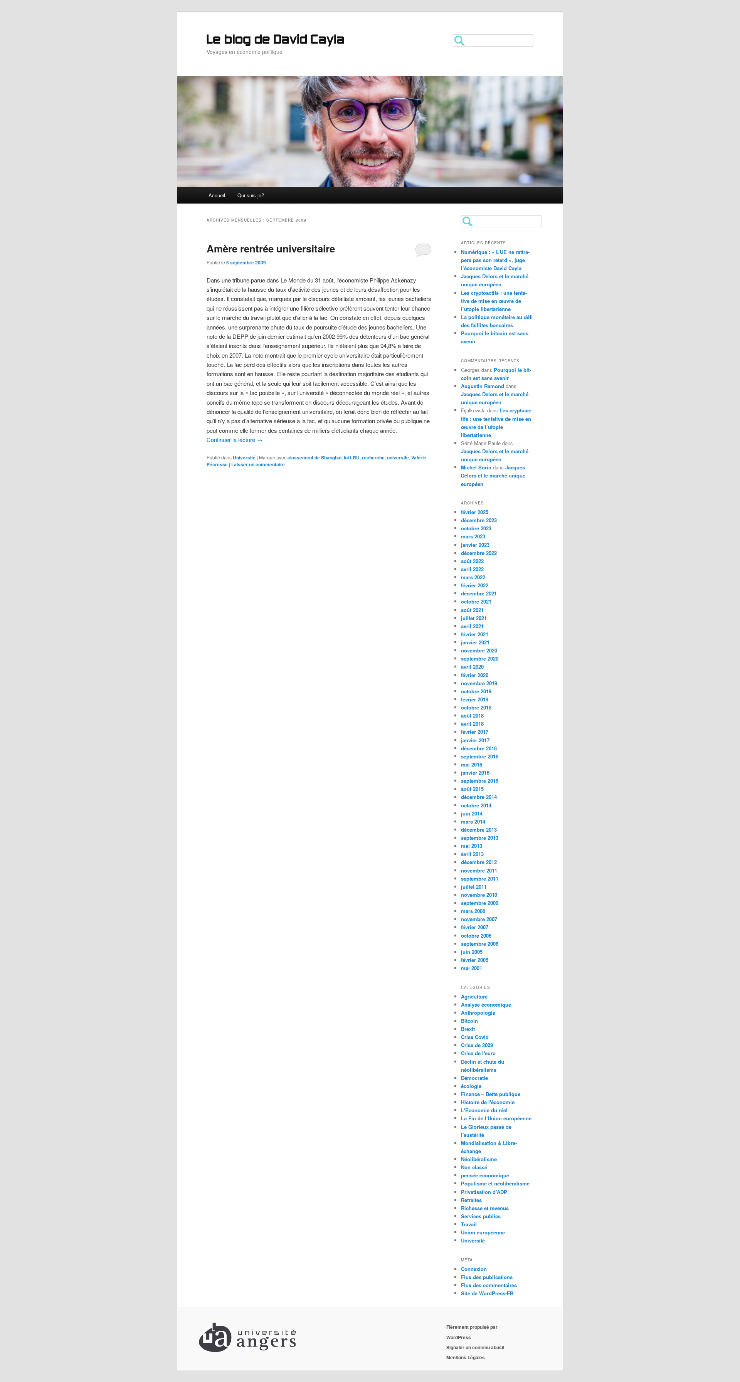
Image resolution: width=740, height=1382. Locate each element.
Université (244, 457)
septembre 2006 (479, 943)
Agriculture (474, 996)
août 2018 (472, 715)
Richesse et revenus (485, 1208)
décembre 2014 (479, 796)
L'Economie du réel (484, 1110)
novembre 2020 (479, 650)
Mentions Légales (465, 1357)
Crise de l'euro (478, 1053)
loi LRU (352, 457)
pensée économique (485, 1175)
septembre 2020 (479, 658)
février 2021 (474, 634)
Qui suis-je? (250, 195)
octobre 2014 (476, 805)
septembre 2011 (479, 878)
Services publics (481, 1216)
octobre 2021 (476, 601)
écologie (471, 1085)
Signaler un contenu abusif (475, 1347)
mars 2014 (473, 821)
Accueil (217, 195)
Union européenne (483, 1232)
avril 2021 (472, 626)
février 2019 (474, 699)
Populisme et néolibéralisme (495, 1183)
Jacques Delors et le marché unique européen (493, 475)
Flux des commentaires (489, 1285)
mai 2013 (471, 845)
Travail (469, 1224)
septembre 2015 (479, 780)
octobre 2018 (476, 707)
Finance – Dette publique (490, 1094)
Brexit (468, 1028)
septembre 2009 (479, 902)
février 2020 (474, 675)
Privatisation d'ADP (484, 1191)
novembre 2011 (479, 870)
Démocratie (474, 1077)
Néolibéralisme (479, 1159)
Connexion (474, 1269)
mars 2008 (473, 911)
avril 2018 (472, 723)
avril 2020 (472, 666)
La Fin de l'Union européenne (496, 1118)
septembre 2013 (479, 837)
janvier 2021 (475, 642)
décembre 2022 (479, 552)
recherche (373, 457)
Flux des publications (487, 1277)
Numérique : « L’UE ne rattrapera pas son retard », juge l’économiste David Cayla (495, 260)
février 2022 (474, 585)
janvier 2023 (475, 544)
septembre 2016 (479, 756)
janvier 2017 (475, 740)
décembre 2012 (479, 862)
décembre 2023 (479, 520)
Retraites (471, 1200)
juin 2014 (472, 813)
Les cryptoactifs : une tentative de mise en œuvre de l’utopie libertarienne (494, 301)
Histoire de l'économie (488, 1102)
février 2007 (474, 927)
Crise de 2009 (477, 1045)
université (398, 457)
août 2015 (472, 788)
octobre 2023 (476, 528)
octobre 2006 (476, 935)
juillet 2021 (474, 618)
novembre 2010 (479, 894)
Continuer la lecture (234, 439)
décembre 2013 (479, 829)
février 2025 (474, 512)
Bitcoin (469, 1020)
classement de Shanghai (314, 457)
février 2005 (474, 959)
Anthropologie (478, 1012)
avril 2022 (472, 569)
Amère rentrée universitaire (271, 248)
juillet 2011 (474, 886)
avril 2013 (472, 853)
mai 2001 (471, 968)
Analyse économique (486, 1004)
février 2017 (474, 731)
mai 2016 (471, 764)
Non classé (474, 1167)
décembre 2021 (479, 593)
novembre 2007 (479, 919)
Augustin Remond (482, 386)
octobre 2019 (476, 691)
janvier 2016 (475, 772)
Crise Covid (475, 1037)
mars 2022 (473, 577)
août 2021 (472, 610)
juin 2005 (472, 951)
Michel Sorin (476, 467)
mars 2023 (473, 536)
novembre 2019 (479, 683)
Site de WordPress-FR (487, 1293)
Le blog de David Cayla (276, 40)
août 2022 (472, 561)
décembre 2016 (479, 748)
